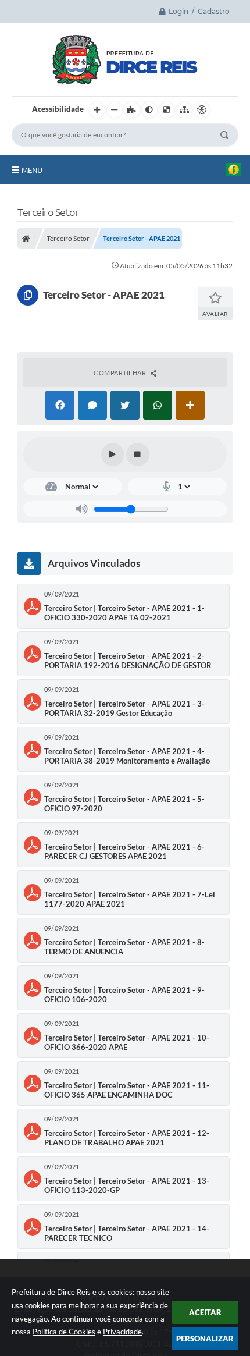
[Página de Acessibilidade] (201, 110)
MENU (32, 170)
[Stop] (137, 454)
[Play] (112, 454)
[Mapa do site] (184, 110)
